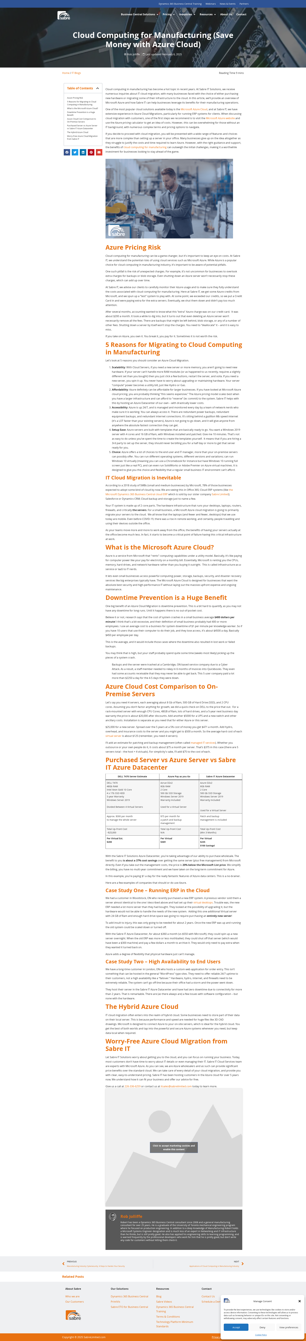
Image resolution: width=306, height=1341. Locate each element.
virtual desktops (203, 902)
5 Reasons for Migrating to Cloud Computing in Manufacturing (81, 103)
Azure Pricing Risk (75, 98)
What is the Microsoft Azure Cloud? (82, 108)
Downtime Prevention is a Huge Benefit (81, 113)
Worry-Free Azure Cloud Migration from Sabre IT (82, 137)
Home (65, 73)
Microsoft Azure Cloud (194, 109)
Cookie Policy (261, 1335)
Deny (262, 1327)
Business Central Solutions (138, 14)
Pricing (167, 14)
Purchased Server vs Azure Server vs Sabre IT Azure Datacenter (82, 127)
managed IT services (203, 742)
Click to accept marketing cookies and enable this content (174, 1147)
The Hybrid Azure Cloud (77, 132)
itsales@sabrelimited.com (176, 1086)
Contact (241, 14)
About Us (226, 14)
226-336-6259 (133, 1086)
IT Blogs (76, 73)
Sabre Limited (220, 494)
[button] (299, 1301)
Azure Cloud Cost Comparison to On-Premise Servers (81, 120)
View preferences (288, 1327)
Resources (206, 14)
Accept (236, 1327)
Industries (185, 14)
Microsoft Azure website (220, 118)
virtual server (113, 736)
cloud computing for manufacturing (145, 147)
